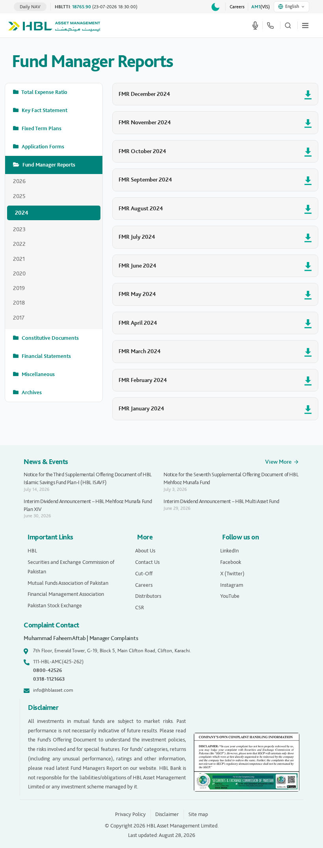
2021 (19, 258)
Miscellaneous (37, 374)
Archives (31, 392)
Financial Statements (45, 356)
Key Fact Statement (43, 110)
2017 (18, 317)
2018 (19, 302)
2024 (21, 212)
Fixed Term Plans (40, 128)
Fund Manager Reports (48, 164)
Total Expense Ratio (43, 92)
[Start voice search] (255, 25)
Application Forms (42, 146)
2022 (19, 243)
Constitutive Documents (49, 338)
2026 (19, 181)
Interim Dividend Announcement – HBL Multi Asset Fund (221, 501)
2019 (19, 288)
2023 (19, 229)
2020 (19, 273)
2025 (19, 196)
